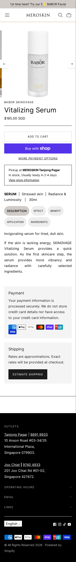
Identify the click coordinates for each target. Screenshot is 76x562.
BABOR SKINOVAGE (19, 102)
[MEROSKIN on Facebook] (54, 525)
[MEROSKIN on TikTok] (64, 525)
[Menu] (7, 15)
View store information (24, 180)
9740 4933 (31, 465)
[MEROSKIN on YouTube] (69, 525)
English (11, 524)
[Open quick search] (60, 15)
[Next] (72, 64)
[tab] (16, 211)
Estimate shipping (28, 374)
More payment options (38, 158)
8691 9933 (39, 434)
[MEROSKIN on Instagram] (59, 525)
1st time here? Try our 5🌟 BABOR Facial (38, 4)
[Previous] (4, 64)
